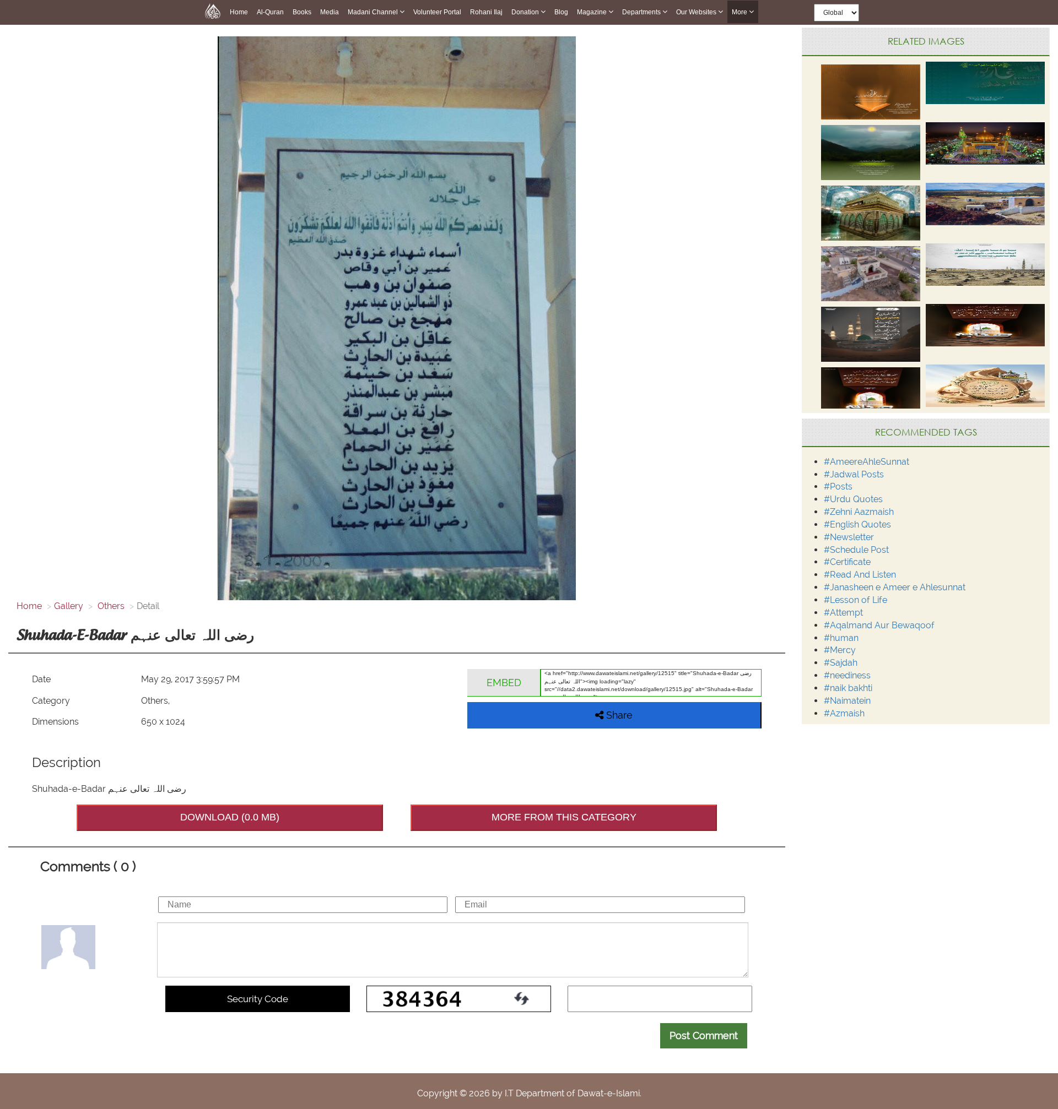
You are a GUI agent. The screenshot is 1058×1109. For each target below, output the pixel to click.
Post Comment (704, 1035)
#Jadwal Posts (854, 474)
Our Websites (697, 12)
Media (329, 12)
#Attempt (843, 612)
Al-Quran (270, 12)
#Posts (838, 486)
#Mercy (840, 650)
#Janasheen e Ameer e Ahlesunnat (894, 587)
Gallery (68, 606)
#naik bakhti (848, 688)
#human (841, 638)
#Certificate (847, 562)
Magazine (592, 12)
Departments (642, 12)
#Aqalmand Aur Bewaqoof (879, 625)
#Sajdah (840, 662)
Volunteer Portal (437, 12)
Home (239, 12)
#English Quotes (857, 524)
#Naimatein (847, 700)
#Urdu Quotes (853, 499)
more (740, 12)
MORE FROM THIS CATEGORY (564, 817)
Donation (526, 12)
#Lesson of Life (855, 600)
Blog (561, 12)
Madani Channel (374, 12)
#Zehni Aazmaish (859, 512)
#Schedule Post (856, 550)
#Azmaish (844, 713)
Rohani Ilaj (486, 12)
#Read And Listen (860, 574)
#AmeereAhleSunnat (866, 461)
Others (110, 606)
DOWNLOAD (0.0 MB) (229, 817)
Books (302, 12)
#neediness (847, 675)
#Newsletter (849, 537)
